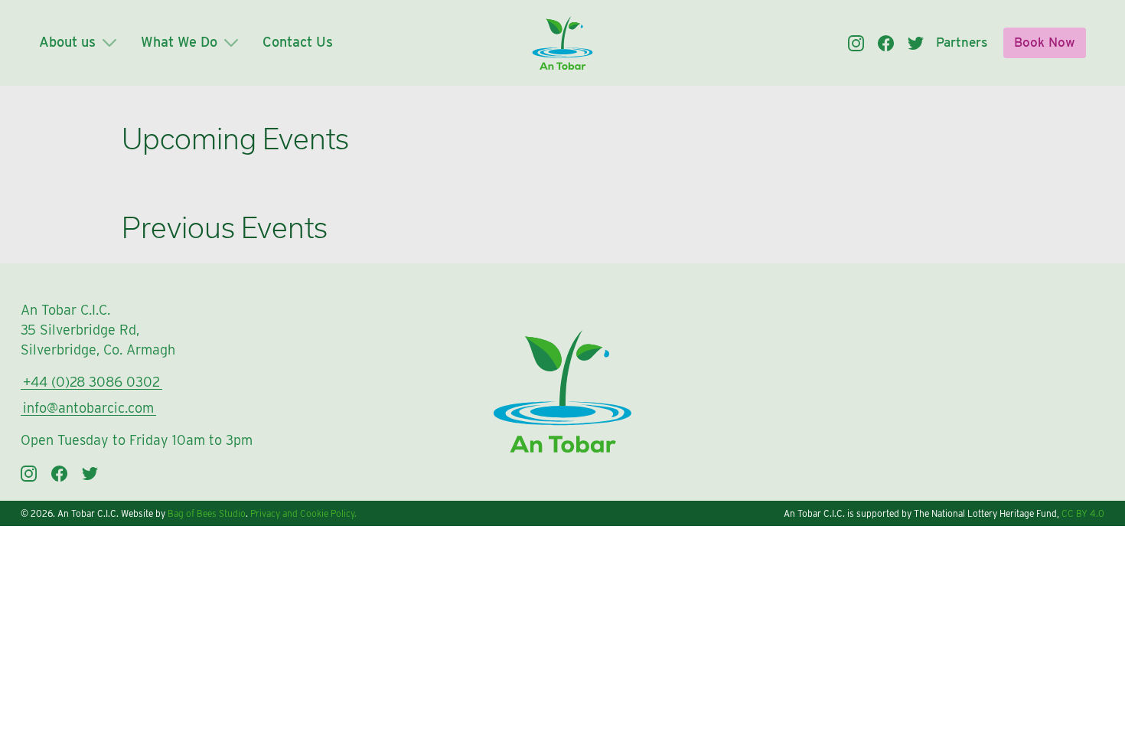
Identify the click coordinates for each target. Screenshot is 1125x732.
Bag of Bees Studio (207, 513)
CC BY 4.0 (1082, 513)
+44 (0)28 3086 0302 (91, 382)
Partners (961, 42)
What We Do (181, 42)
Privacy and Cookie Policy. (303, 513)
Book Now (1044, 42)
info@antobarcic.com (88, 408)
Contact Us (297, 42)
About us (69, 42)
